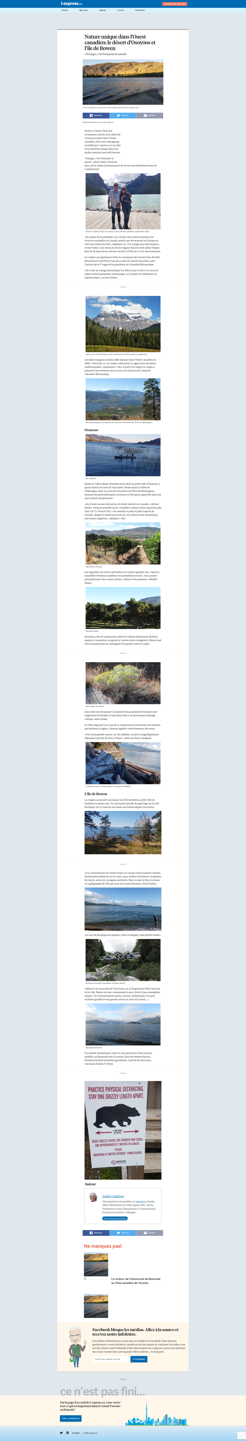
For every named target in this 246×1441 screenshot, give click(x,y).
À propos (75, 1433)
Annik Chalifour (113, 1196)
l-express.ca (140, 1201)
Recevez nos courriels (174, 3)
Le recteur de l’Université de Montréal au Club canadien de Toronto (135, 1281)
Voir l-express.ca (71, 1418)
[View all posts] (115, 1218)
